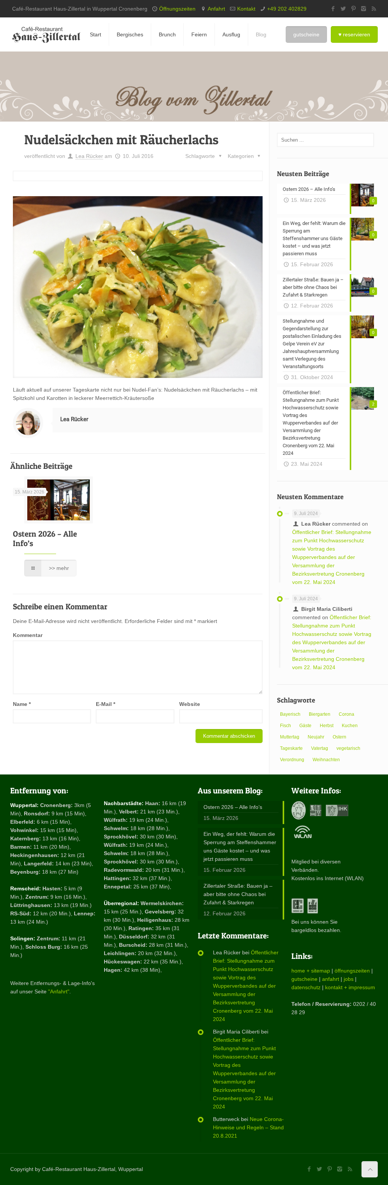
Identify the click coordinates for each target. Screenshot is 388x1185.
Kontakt (246, 9)
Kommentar (27, 635)
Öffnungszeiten (177, 9)
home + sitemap (310, 971)
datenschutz (306, 987)
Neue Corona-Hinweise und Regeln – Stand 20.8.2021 (248, 1127)
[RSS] (374, 8)
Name (22, 704)
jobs (349, 979)
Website (189, 704)
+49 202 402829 (287, 9)
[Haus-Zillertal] (46, 34)
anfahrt (330, 979)
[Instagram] (364, 8)
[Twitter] (343, 8)
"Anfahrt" (58, 991)
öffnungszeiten (352, 971)
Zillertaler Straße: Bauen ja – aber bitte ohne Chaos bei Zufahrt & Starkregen (237, 894)
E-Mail (105, 704)
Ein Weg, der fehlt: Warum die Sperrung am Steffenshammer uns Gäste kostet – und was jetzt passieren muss (239, 846)
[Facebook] (333, 8)
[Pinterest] (353, 8)
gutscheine (304, 979)
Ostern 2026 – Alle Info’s (232, 807)
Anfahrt (216, 9)
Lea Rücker (89, 156)
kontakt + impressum (350, 987)
